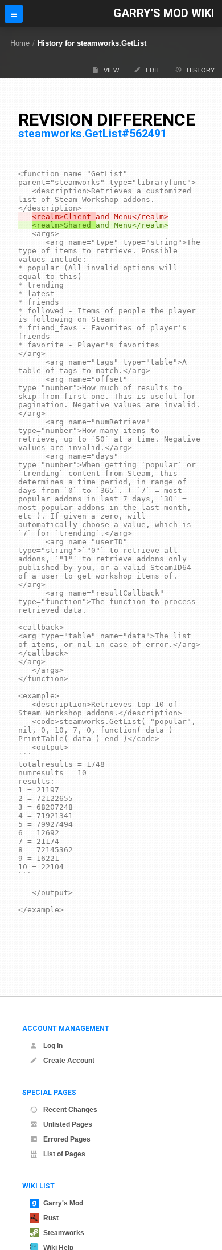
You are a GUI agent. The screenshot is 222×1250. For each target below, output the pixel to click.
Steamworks (63, 1233)
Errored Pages (67, 1139)
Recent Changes (70, 1110)
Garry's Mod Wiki (163, 13)
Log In (53, 1046)
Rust (51, 1218)
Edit (153, 70)
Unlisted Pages (67, 1124)
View (111, 70)
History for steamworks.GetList (92, 43)
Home (20, 43)
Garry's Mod (63, 1203)
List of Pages (64, 1154)
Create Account (68, 1061)
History (201, 70)
